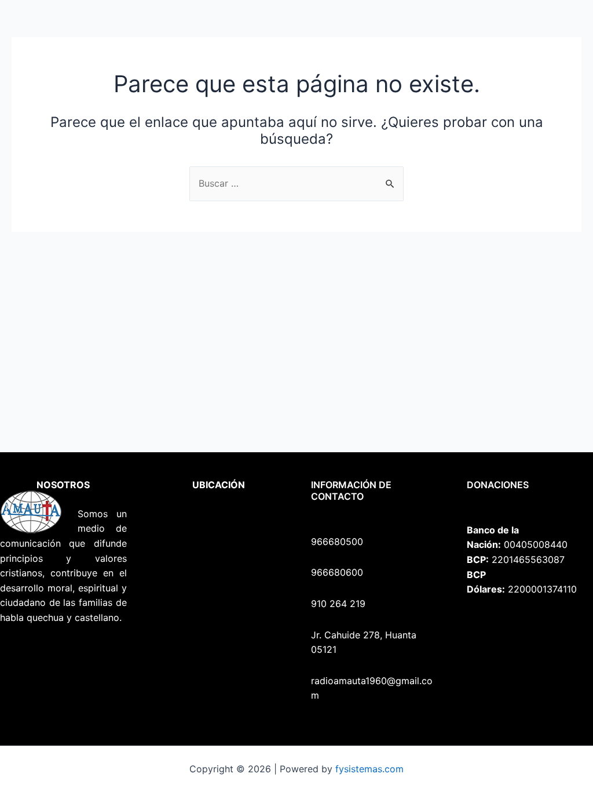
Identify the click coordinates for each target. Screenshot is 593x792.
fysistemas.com (369, 769)
